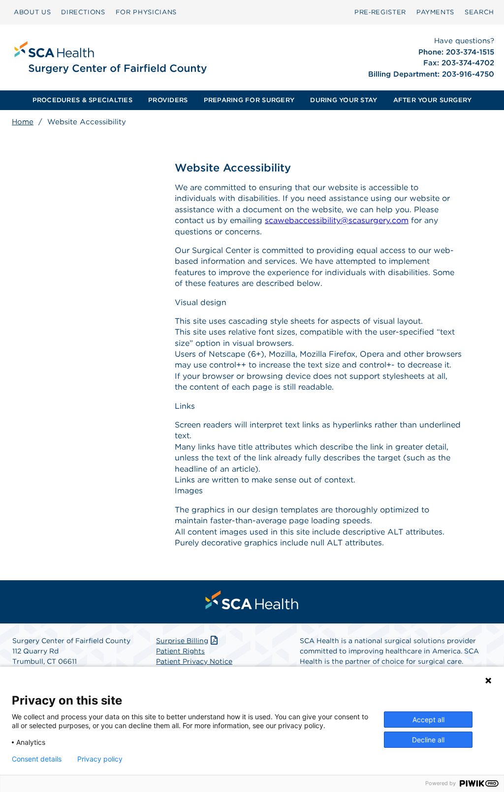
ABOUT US (32, 12)
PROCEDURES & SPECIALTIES (82, 100)
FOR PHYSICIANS (146, 12)
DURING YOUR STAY (343, 100)
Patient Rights (180, 651)
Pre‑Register (380, 12)
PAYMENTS (435, 12)
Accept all (428, 719)
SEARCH (479, 12)
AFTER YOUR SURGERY (432, 100)
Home (22, 121)
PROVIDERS (168, 100)
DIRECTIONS (83, 12)
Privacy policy (100, 759)
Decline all (428, 739)
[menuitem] (32, 12)
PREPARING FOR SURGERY (249, 100)
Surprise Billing (182, 641)
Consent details (37, 759)
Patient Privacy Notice (194, 661)
